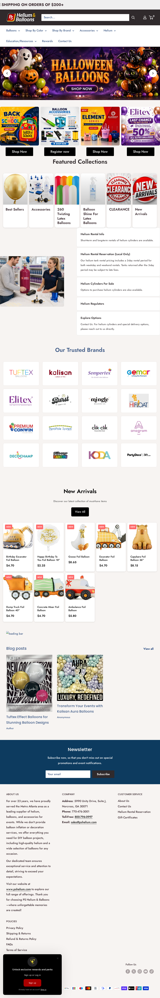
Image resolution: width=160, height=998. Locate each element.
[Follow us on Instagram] (140, 971)
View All (80, 512)
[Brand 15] (99, 455)
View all (148, 649)
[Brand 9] (21, 428)
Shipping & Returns (18, 933)
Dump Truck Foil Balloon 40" (15, 608)
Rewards (47, 41)
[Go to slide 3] (83, 96)
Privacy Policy (14, 928)
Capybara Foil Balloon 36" (138, 558)
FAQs (9, 944)
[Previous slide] (7, 73)
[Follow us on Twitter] (134, 971)
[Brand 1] (21, 373)
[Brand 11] (99, 428)
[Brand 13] (21, 455)
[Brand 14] (60, 455)
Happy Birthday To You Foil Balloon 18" (48, 558)
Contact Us (65, 41)
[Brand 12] (139, 428)
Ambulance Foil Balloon (77, 608)
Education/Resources (19, 41)
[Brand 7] (99, 401)
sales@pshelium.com (84, 822)
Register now (59, 151)
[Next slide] (153, 73)
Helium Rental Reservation (134, 812)
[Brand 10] (60, 428)
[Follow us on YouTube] (145, 971)
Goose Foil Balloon (79, 556)
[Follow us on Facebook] (128, 971)
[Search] (133, 17)
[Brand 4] (139, 373)
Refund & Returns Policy (21, 939)
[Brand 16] (139, 455)
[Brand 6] (60, 401)
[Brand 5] (21, 401)
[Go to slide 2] (80, 96)
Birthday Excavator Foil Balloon (16, 558)
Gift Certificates (128, 817)
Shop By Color (34, 30)
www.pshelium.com (18, 889)
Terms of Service (16, 950)
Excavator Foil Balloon (107, 558)
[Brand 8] (139, 401)
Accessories (87, 30)
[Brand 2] (60, 373)
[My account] (144, 17)
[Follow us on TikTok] (151, 971)
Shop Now (19, 151)
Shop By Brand (61, 30)
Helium (108, 30)
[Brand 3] (99, 373)
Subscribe (103, 774)
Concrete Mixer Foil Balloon (48, 608)
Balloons (11, 30)
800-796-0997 (83, 817)
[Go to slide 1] (77, 96)
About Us (123, 801)
